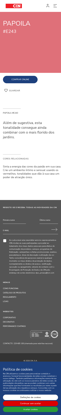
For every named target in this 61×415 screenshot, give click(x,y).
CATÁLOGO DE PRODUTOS (14, 293)
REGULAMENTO (9, 297)
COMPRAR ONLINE (20, 79)
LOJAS (5, 301)
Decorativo (9, 322)
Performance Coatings (14, 326)
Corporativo (9, 317)
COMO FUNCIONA (10, 288)
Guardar (14, 90)
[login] (48, 6)
